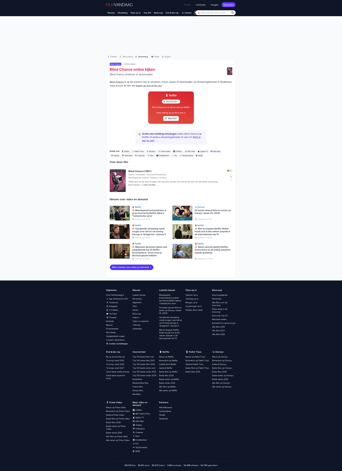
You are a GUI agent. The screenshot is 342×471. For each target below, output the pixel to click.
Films (135, 306)
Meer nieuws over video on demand (130, 267)
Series (135, 310)
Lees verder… (150, 185)
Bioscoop (137, 314)
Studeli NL (163, 419)
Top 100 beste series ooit (144, 368)
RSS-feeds (111, 332)
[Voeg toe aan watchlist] (230, 177)
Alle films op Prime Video (117, 436)
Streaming (143, 56)
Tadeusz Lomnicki (158, 177)
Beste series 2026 (167, 383)
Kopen (167, 56)
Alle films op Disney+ (221, 383)
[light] (195, 12)
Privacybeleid (112, 329)
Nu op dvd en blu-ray (115, 357)
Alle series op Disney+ (222, 387)
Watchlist (172, 118)
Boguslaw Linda (139, 177)
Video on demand (140, 321)
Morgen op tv (192, 302)
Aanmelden (229, 4)
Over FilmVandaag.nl (115, 295)
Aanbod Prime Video (115, 415)
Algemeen (137, 302)
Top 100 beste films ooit (143, 357)
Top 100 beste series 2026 (144, 375)
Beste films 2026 (166, 375)
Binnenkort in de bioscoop (224, 323)
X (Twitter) (113, 310)
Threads (112, 317)
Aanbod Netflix (165, 368)
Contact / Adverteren (115, 340)
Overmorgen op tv (194, 306)
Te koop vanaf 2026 (115, 364)
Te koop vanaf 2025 (115, 360)
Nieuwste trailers (219, 319)
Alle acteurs (127, 56)
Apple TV (204, 151)
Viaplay (116, 156)
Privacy (187, 5)
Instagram (112, 306)
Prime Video (165, 151)
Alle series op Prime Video (117, 440)
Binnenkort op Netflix (168, 360)
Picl (175, 156)
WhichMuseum (165, 407)
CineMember (164, 156)
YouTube (112, 314)
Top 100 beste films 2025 (144, 360)
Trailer (156, 56)
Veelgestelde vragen (115, 336)
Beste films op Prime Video (118, 419)
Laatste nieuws (139, 295)
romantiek (140, 174)
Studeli (162, 415)
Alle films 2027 (218, 330)
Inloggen (215, 4)
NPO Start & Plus (142, 414)
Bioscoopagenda (219, 295)
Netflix (172, 95)
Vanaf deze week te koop (117, 372)
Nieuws (109, 325)
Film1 (152, 156)
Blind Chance (121, 69)
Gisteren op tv (192, 295)
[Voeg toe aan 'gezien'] (230, 174)
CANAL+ (179, 151)
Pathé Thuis (139, 151)
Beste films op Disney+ (222, 368)
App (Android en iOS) (118, 299)
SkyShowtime (187, 156)
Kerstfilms (137, 394)
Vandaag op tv (192, 299)
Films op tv (191, 290)
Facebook (113, 302)
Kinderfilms (137, 379)
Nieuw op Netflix (166, 357)
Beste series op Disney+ (223, 375)
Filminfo (113, 56)
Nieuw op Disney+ (220, 357)
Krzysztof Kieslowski (156, 174)
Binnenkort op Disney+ (222, 360)
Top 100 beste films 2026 (144, 364)
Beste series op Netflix (169, 379)
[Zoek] (233, 12)
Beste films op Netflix (168, 372)
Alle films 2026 (218, 327)
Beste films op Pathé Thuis (197, 368)
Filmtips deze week (194, 310)
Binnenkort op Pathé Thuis (197, 360)
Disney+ (152, 151)
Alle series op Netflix (168, 390)
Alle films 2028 (218, 334)
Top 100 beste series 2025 (144, 372)
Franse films (138, 387)
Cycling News (165, 411)
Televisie (137, 325)
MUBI (200, 156)
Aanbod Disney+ (219, 364)
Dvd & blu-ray (113, 352)
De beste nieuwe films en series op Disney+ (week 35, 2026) (170, 310)
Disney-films (138, 390)
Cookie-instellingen (118, 344)
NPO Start (191, 151)
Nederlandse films (140, 383)
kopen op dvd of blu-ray (149, 85)
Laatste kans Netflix (167, 364)
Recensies (137, 299)
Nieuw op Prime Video (116, 407)
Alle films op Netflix (167, 387)
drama (131, 174)
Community (201, 4)
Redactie (110, 321)
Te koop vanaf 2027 (115, 368)
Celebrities (137, 329)
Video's (136, 317)
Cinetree (141, 156)
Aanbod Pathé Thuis (194, 364)
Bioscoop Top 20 (220, 315)
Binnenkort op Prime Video (118, 411)
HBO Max (216, 151)
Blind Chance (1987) (139, 171)
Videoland (128, 156)
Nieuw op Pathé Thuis (195, 357)
